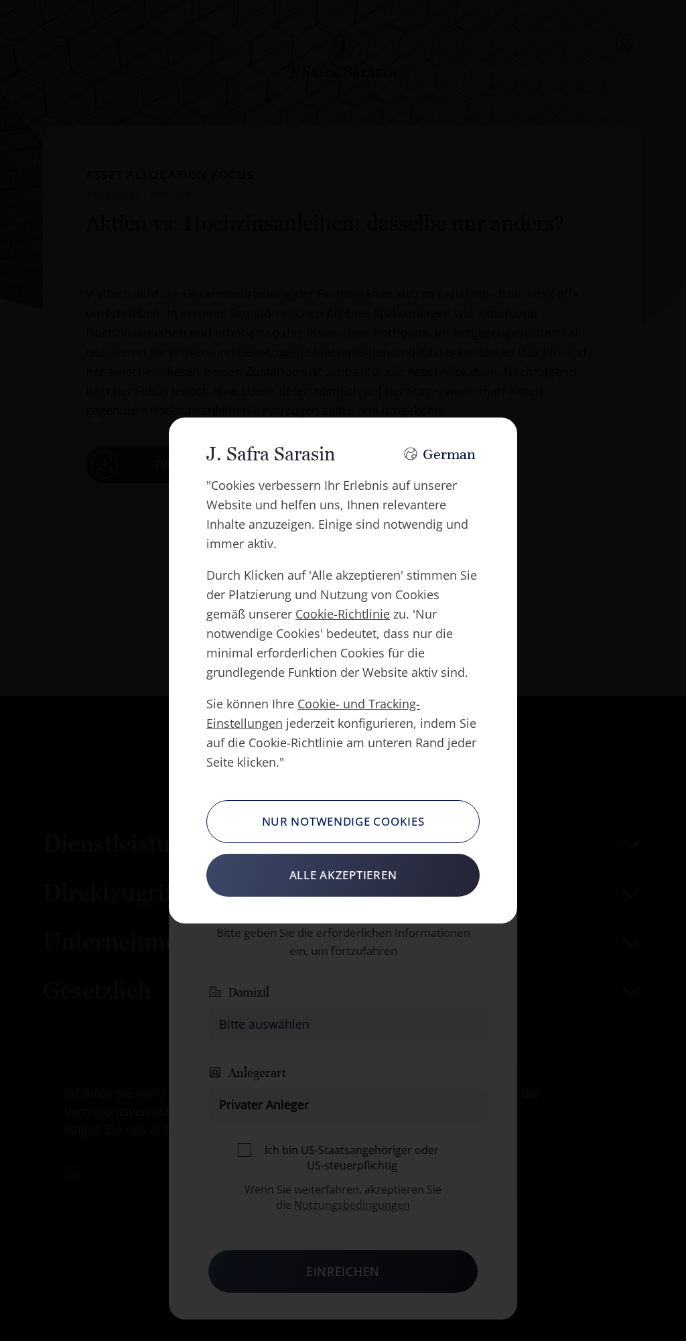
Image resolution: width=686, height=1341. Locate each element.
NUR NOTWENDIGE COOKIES (343, 821)
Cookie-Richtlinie (342, 614)
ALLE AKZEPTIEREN (343, 875)
